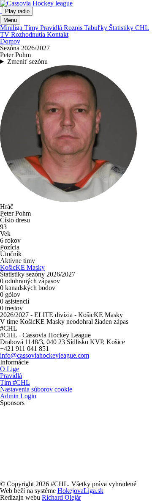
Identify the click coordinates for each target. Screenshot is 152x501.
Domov (10, 41)
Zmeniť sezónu (27, 61)
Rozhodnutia (29, 34)
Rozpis (74, 27)
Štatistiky (122, 27)
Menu (10, 20)
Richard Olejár (61, 497)
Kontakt (57, 34)
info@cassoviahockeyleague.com (44, 355)
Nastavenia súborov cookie (36, 389)
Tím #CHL (15, 382)
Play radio (17, 11)
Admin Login (18, 396)
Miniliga (12, 27)
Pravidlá (52, 27)
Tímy (32, 27)
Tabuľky (96, 27)
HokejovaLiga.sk (80, 490)
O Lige (9, 368)
